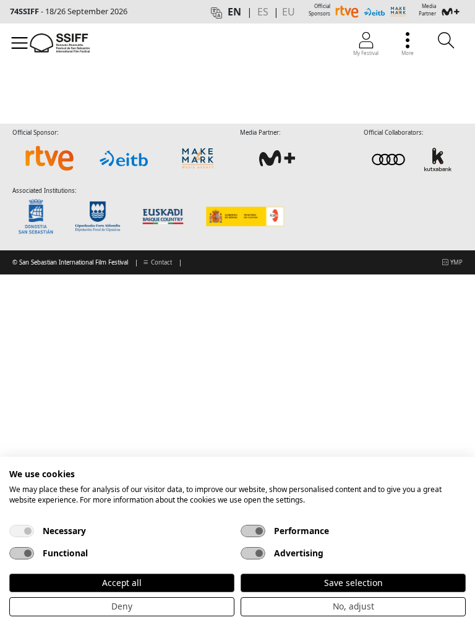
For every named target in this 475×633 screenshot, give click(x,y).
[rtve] (49, 158)
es (262, 12)
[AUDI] (413, 159)
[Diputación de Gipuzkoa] (101, 216)
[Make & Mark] (198, 158)
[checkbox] (21, 531)
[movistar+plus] (277, 158)
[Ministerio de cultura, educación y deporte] (245, 216)
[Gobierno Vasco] (165, 216)
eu (288, 12)
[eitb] (124, 158)
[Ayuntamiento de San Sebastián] (39, 216)
